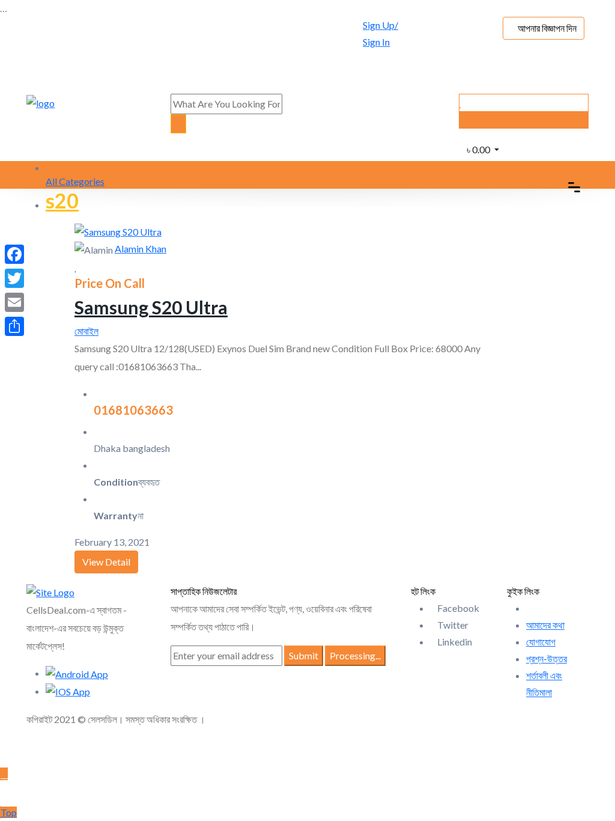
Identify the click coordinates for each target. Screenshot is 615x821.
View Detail (106, 561)
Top (9, 812)
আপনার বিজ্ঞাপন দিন (547, 28)
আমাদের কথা (545, 624)
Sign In (376, 41)
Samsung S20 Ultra (151, 307)
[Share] (14, 326)
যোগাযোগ (541, 641)
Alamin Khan (140, 248)
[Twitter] (14, 278)
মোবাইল (86, 331)
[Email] (14, 302)
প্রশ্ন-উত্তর (546, 658)
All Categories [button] (75, 181)
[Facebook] (14, 254)
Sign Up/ (380, 25)
